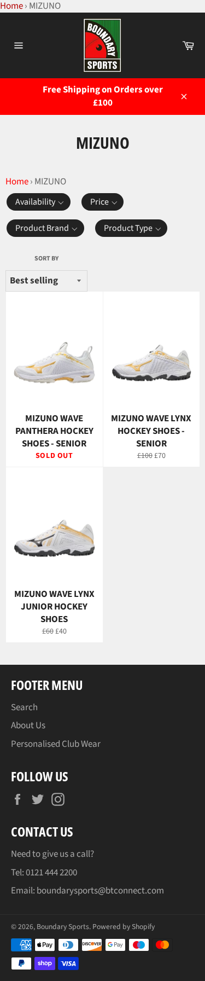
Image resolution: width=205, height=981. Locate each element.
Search (24, 707)
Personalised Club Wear (56, 744)
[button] (38, 202)
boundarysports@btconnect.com (100, 890)
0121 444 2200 (51, 872)
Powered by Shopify (123, 926)
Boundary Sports (63, 926)
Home (16, 181)
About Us (28, 725)
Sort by (46, 258)
